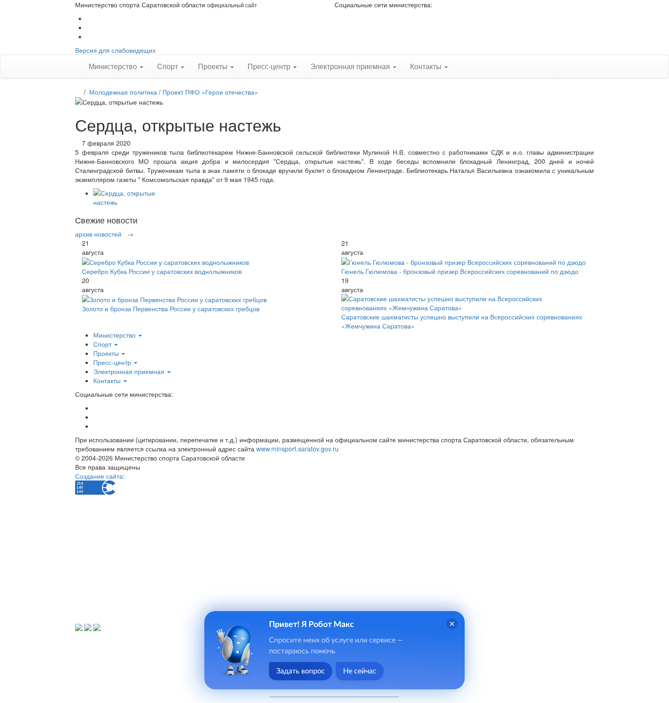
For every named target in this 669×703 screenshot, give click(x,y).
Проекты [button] (213, 66)
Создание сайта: (100, 475)
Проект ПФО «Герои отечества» (210, 91)
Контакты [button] (426, 66)
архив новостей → (104, 233)
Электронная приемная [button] (351, 66)
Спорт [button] (168, 66)
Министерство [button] (114, 66)
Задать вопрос (300, 671)
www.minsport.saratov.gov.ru (297, 448)
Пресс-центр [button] (270, 66)
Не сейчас (359, 671)
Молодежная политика (123, 91)
